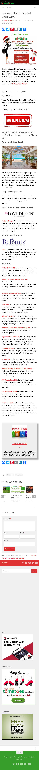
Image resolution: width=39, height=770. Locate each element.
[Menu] (36, 2)
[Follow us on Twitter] (33, 563)
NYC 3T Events (7, 7)
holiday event (18, 475)
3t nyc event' (10, 475)
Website (6, 540)
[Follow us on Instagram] (23, 563)
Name (6, 533)
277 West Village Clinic (9, 380)
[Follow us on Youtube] (36, 563)
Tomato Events (8, 21)
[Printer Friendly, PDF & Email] (19, 34)
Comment (7, 519)
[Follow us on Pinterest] (29, 563)
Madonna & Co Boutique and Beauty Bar (16, 328)
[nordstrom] (17, 739)
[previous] (2, 496)
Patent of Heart (7, 403)
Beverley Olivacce (8, 348)
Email (22, 533)
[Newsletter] (18, 704)
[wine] (17, 659)
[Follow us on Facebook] (26, 563)
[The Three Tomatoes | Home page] (9, 2)
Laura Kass (5, 305)
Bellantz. (5, 249)
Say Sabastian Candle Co (10, 337)
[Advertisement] (19, 602)
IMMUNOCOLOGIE (8, 268)
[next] (34, 496)
